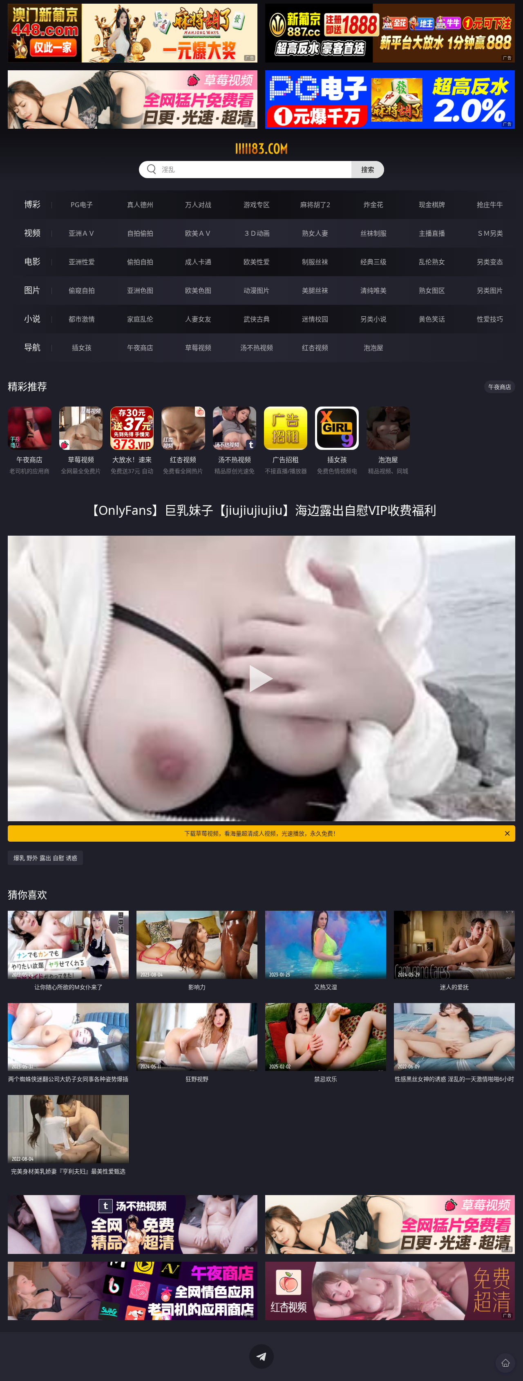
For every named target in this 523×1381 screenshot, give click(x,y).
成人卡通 (198, 261)
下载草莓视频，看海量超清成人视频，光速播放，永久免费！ (261, 833)
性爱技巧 (490, 319)
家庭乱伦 (140, 319)
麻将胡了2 (315, 204)
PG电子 (82, 204)
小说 (32, 318)
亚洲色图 (140, 290)
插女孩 (82, 347)
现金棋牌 (432, 204)
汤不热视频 (256, 347)
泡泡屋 (373, 347)
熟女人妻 (315, 233)
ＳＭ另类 (490, 233)
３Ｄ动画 (257, 233)
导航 (32, 347)
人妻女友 (198, 319)
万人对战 (198, 204)
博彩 (32, 204)
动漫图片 (257, 290)
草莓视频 (198, 347)
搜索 (367, 169)
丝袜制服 (373, 233)
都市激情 (82, 319)
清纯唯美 (373, 290)
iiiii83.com (261, 149)
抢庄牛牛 (490, 204)
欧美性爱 (257, 261)
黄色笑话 (432, 319)
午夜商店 (140, 347)
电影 (32, 261)
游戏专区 (257, 204)
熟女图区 (432, 290)
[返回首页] (505, 1363)
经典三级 (373, 261)
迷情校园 (315, 319)
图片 (32, 290)
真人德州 (140, 204)
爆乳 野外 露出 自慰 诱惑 (45, 858)
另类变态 (490, 261)
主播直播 (432, 233)
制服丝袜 (315, 261)
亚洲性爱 (82, 261)
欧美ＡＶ (198, 233)
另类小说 (373, 319)
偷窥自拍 (82, 290)
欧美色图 (198, 290)
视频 (32, 233)
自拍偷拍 (140, 233)
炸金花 (373, 204)
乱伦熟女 (432, 261)
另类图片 (490, 290)
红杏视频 (315, 347)
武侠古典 (257, 319)
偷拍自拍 (140, 261)
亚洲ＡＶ (82, 233)
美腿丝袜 (315, 290)
